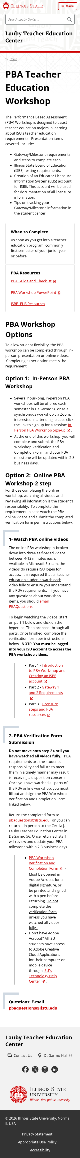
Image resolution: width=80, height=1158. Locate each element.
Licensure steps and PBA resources (43, 709)
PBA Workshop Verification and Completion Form (43, 863)
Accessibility (40, 1150)
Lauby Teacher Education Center (39, 37)
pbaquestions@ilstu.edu (29, 820)
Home (13, 59)
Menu (70, 6)
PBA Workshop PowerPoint (33, 292)
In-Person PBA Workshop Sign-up (43, 427)
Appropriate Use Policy (37, 1142)
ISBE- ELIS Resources (28, 303)
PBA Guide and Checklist (31, 281)
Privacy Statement (37, 1134)
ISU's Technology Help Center (43, 976)
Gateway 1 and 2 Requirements (46, 690)
